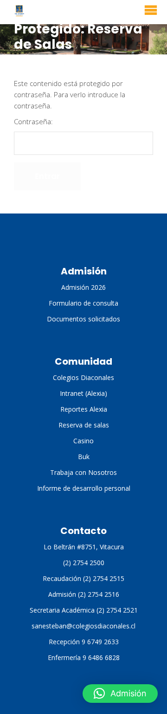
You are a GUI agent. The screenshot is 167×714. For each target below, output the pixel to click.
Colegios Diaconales (83, 377)
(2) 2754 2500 (83, 562)
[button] (120, 693)
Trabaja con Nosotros (83, 472)
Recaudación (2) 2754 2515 (83, 578)
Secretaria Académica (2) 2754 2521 (84, 610)
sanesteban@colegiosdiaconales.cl (83, 625)
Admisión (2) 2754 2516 (83, 594)
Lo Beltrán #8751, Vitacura (84, 546)
